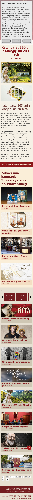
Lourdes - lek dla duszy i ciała (17, 469)
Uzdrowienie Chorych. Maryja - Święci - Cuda (17, 341)
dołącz (18, 488)
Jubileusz (8, 489)
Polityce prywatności (13, 15)
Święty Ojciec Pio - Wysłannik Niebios (17, 449)
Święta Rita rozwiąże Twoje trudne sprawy (16, 319)
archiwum (26, 489)
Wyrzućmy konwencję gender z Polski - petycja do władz (17, 362)
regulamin (8, 491)
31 (8, 479)
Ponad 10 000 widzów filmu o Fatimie (16, 384)
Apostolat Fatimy (26, 498)
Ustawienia (16, 41)
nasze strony (25, 488)
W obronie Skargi (17, 489)
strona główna (11, 488)
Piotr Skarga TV (15, 498)
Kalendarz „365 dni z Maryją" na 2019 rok (16, 406)
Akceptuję (26, 41)
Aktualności (27, 496)
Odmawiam (6, 41)
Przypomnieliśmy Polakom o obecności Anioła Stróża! (16, 207)
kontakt (28, 491)
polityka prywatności (18, 491)
